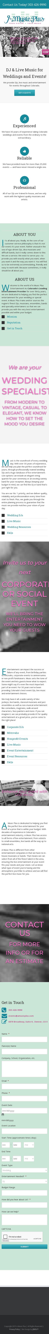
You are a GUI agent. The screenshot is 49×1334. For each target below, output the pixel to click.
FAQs (10, 532)
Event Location (9, 1125)
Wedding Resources (19, 527)
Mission (12, 316)
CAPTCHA (6, 1229)
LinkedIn (23, 1318)
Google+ (34, 1318)
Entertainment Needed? (14, 1176)
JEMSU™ (36, 1329)
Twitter (18, 1318)
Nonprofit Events (17, 738)
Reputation (14, 322)
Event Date (7, 1105)
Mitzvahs (13, 732)
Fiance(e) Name (9, 1046)
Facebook (13, 1318)
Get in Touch (14, 328)
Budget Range (8, 1187)
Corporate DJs (15, 727)
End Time (6, 1151)
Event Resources (17, 756)
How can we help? (10, 1211)
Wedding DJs (15, 515)
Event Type (7, 1165)
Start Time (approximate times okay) (19, 1137)
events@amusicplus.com (21, 1015)
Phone (6, 1093)
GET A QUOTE (25, 92)
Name (5, 1033)
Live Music (14, 521)
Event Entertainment (20, 750)
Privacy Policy (14, 1329)
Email (5, 1080)
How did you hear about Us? (16, 1199)
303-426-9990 (37, 5)
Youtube (28, 1319)
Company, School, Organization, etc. (18, 1058)
